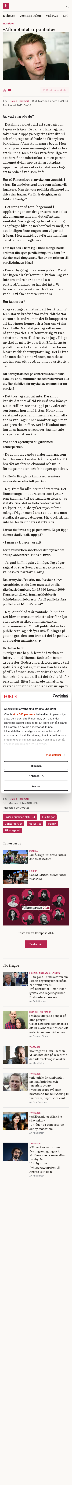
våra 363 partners (24, 714)
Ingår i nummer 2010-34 (20, 816)
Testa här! (35, 944)
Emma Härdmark (20, 100)
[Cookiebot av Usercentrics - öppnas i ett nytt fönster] (52, 696)
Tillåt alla (36, 765)
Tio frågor (8, 24)
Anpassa (34, 775)
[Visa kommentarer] (9, 90)
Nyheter (9, 15)
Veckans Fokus (30, 15)
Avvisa (36, 786)
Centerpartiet (13, 823)
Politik (52, 823)
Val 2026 (52, 15)
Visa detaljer (53, 754)
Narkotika (35, 823)
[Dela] (4, 90)
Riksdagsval (12, 830)
